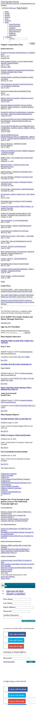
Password (7, 611)
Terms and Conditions (8, 576)
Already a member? (16, 593)
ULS (33, 405)
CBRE (11, 380)
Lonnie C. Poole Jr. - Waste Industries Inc (14, 258)
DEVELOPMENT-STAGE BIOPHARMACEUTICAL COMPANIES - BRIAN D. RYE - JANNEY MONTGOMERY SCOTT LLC (18, 136)
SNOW (16, 378)
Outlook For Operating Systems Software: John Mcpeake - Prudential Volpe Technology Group (16, 214)
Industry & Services (15, 29)
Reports (7, 15)
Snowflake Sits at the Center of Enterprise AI (16, 364)
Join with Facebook (16, 634)
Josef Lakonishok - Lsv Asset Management (14, 220)
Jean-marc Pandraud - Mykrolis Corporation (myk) (17, 177)
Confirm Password (10, 615)
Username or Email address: (14, 652)
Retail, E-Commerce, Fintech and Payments (15, 435)
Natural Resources (14, 31)
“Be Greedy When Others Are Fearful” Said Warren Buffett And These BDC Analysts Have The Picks (17, 296)
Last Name (7, 603)
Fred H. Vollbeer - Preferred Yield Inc (13, 276)
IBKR (3, 380)
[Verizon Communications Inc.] (11, 492)
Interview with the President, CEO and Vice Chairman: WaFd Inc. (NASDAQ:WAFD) (15, 520)
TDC (21, 378)
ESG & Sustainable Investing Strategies (14, 451)
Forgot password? (9, 662)
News (6, 19)
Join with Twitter (16, 640)
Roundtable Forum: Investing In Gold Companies (16, 201)
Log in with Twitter (16, 695)
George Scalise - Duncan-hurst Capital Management (17, 189)
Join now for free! (15, 591)
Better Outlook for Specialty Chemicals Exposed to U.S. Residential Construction (17, 85)
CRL (19, 357)
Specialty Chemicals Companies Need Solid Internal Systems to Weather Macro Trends (17, 71)
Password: (7, 658)
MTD (30, 405)
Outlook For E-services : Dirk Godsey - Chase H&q (17, 236)
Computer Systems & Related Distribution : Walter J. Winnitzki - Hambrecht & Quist (17, 270)
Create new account (28, 621)
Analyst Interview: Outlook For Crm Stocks (14, 231)
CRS (32, 378)
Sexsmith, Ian (5, 58)
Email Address (9, 607)
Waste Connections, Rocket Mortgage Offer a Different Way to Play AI (16, 388)
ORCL (25, 378)
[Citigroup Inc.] (6, 484)
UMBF (27, 357)
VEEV (3, 407)
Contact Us (8, 37)
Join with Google (15, 646)
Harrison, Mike (5, 67)
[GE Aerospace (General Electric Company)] (15, 479)
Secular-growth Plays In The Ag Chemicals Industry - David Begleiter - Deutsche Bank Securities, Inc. (18, 120)
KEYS (18, 405)
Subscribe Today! (6, 571)
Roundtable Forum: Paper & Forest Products (15, 264)
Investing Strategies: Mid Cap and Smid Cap (16, 419)
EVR (6, 380)
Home (7, 11)
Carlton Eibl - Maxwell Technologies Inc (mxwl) (16, 241)
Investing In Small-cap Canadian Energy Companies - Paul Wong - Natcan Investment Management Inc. (18, 113)
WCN (22, 405)
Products (7, 17)
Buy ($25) (4, 360)
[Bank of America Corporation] (11, 488)
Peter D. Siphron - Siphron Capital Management (16, 225)
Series (7, 22)
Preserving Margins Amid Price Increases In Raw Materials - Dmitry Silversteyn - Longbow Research (17, 106)
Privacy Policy (5, 578)
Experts (7, 13)
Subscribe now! (6, 323)
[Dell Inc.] (4, 490)
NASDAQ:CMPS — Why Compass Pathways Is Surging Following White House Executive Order (16, 290)
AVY (23, 357)
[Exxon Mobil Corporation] (10, 486)
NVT (16, 357)
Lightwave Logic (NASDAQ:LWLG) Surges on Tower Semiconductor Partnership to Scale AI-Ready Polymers (17, 302)
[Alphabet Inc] (6, 493)
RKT (26, 405)
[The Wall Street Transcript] (10, 1)
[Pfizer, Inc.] (5, 477)
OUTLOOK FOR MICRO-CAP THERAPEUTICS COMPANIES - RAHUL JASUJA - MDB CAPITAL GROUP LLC (18, 128)
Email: (3, 332)
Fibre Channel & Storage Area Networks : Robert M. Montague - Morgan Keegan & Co (17, 252)
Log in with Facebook (17, 689)
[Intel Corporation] (7, 475)
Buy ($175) (4, 431)
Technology (12, 35)
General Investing (14, 24)
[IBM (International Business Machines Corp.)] (16, 483)
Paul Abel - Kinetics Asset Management (13, 246)
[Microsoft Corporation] (8, 474)
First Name (7, 599)
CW (29, 378)
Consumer (12, 28)
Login (32, 43)
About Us (8, 20)
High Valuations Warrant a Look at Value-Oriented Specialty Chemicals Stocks (17, 62)
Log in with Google (16, 701)
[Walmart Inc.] (5, 481)
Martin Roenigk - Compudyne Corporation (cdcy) (16, 172)
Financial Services (14, 26)
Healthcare (12, 33)
